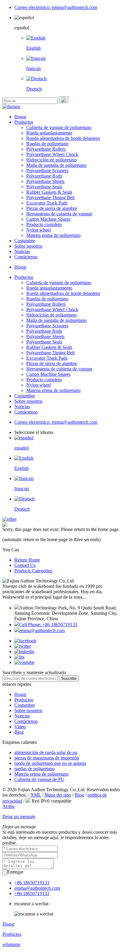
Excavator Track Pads (46, 202)
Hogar (20, 116)
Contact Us (25, 565)
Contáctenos (26, 256)
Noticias (22, 251)
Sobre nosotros (28, 246)
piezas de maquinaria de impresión (46, 757)
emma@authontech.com (42, 630)
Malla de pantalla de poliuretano (56, 165)
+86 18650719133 (31, 882)
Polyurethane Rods (44, 175)
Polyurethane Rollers (46, 149)
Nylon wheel (38, 229)
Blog (19, 732)
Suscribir (68, 678)
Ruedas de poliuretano (47, 143)
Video (20, 726)
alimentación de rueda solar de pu (45, 752)
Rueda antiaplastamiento (49, 132)
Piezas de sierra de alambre (51, 208)
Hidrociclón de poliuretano (51, 159)
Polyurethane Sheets (45, 181)
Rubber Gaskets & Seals (49, 192)
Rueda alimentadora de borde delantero (63, 138)
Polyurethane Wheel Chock (52, 154)
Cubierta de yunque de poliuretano (58, 127)
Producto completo (44, 224)
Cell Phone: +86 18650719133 (48, 624)
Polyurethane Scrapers (47, 170)
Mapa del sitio (57, 794)
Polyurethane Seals (44, 186)
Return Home (27, 559)
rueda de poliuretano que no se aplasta (50, 763)
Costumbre (24, 240)
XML (35, 794)
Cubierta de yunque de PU (39, 779)
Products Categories (33, 570)
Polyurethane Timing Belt (50, 197)
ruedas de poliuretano (34, 768)
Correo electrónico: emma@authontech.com (55, 7)
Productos (23, 122)
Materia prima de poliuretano (53, 235)
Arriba (8, 806)
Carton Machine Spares (48, 219)
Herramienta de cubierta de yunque (59, 213)
